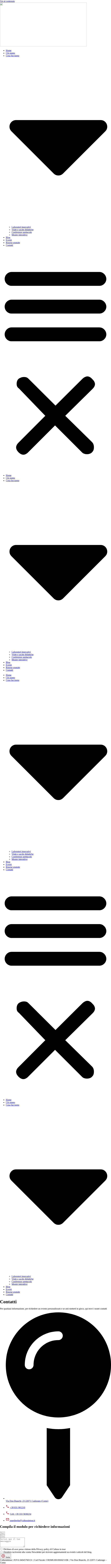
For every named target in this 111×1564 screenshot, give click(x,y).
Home (8, 50)
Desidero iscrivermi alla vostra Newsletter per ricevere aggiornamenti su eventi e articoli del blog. (47, 1552)
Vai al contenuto (7, 1)
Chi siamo (10, 53)
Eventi (9, 240)
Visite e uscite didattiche (23, 229)
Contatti (9, 245)
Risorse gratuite (13, 242)
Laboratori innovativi (21, 227)
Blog (8, 237)
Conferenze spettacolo (22, 232)
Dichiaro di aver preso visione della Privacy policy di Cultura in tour (34, 1549)
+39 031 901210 (17, 1507)
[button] (55, 360)
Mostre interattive (19, 235)
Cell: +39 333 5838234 (20, 1514)
